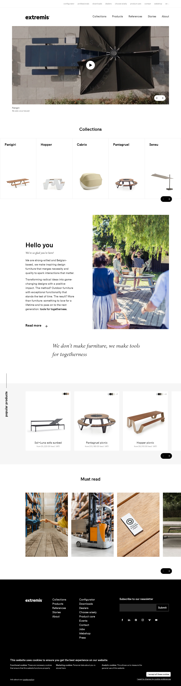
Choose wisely (88, 612)
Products (117, 16)
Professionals (83, 4)
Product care (135, 4)
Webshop (158, 4)
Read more (33, 325)
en (166, 4)
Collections (99, 16)
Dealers (108, 4)
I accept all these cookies (158, 674)
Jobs (82, 629)
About (165, 16)
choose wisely (121, 4)
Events (83, 620)
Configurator (68, 4)
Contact (148, 4)
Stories (152, 16)
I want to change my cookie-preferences (154, 679)
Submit (162, 607)
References (135, 16)
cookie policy (28, 679)
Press (82, 637)
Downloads (97, 4)
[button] (157, 98)
